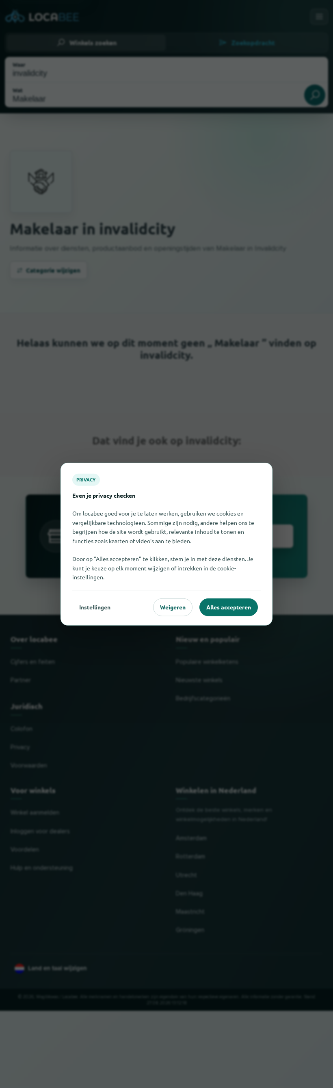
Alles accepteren (228, 607)
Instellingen (94, 607)
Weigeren (173, 607)
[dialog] (166, 544)
